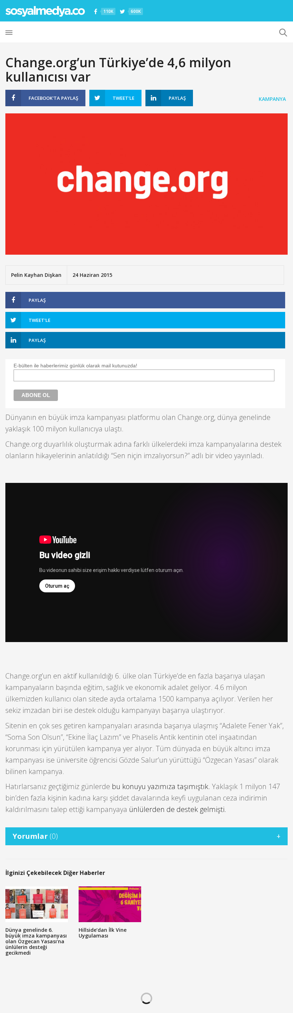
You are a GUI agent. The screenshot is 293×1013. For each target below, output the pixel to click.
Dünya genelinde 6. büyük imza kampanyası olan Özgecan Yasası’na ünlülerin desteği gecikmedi (36, 941)
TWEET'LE (123, 98)
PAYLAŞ (53, 98)
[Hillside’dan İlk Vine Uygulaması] (110, 904)
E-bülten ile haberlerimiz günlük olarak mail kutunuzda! (75, 365)
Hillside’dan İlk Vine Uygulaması (102, 932)
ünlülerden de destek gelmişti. (177, 809)
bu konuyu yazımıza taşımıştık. (161, 786)
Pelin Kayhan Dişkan (36, 274)
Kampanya (272, 99)
